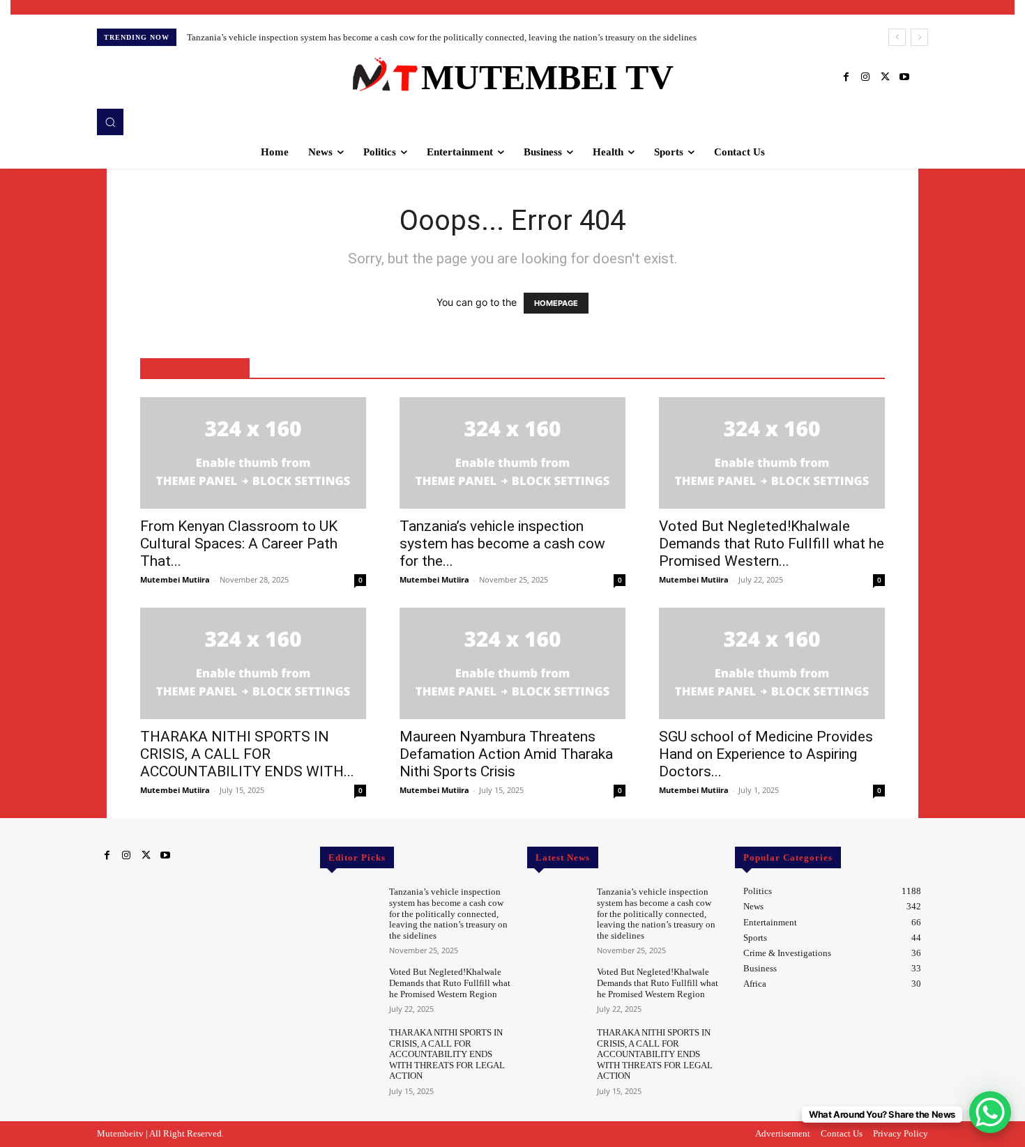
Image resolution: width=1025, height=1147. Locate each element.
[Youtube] (904, 77)
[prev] (897, 37)
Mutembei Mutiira (175, 579)
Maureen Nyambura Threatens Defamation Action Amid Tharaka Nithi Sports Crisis (506, 754)
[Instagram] (865, 77)
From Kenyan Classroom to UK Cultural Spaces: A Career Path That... (238, 543)
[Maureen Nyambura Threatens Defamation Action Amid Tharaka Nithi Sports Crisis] (512, 663)
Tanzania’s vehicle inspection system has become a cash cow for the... (502, 543)
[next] (919, 37)
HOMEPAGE (556, 303)
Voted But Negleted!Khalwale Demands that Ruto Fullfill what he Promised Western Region (449, 983)
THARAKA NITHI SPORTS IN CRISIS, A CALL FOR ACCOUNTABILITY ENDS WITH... (247, 754)
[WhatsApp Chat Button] (990, 1112)
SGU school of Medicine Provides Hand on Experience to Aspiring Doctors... (766, 754)
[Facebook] (846, 77)
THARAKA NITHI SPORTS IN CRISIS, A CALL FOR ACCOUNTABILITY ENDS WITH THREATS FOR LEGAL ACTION (447, 1054)
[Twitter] (885, 77)
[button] (110, 122)
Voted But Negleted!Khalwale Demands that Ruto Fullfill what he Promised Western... (771, 543)
